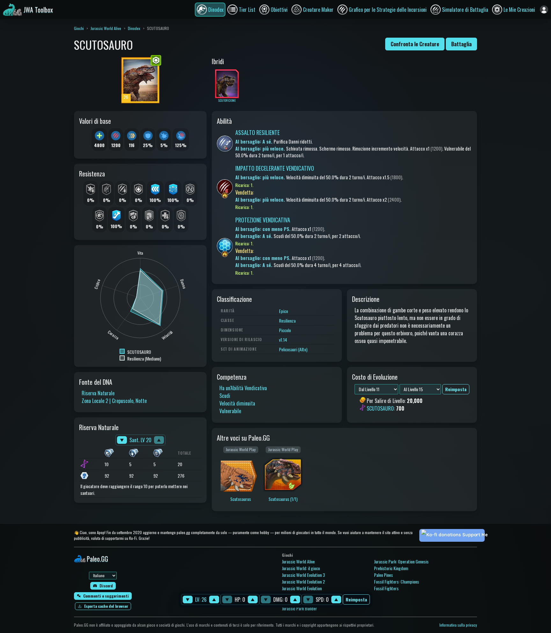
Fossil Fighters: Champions (396, 581)
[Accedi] (544, 9)
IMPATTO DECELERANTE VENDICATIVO (274, 168)
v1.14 (283, 339)
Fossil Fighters (386, 588)
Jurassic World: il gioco (301, 568)
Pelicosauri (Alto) (293, 349)
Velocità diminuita (237, 403)
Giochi (79, 28)
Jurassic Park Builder (299, 608)
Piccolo (285, 330)
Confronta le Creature (415, 44)
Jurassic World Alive (106, 28)
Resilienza (287, 320)
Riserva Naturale (98, 393)
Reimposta (356, 599)
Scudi (224, 395)
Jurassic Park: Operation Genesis (401, 561)
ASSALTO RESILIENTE (257, 132)
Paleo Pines (383, 574)
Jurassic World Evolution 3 (303, 574)
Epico (283, 311)
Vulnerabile (230, 411)
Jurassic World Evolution (302, 588)
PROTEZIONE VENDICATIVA (262, 220)
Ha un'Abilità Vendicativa (243, 388)
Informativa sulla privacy (458, 625)
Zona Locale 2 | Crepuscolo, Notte (114, 401)
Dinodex (134, 28)
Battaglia (461, 44)
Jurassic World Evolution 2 (303, 581)
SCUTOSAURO (380, 409)
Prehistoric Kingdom (391, 568)
